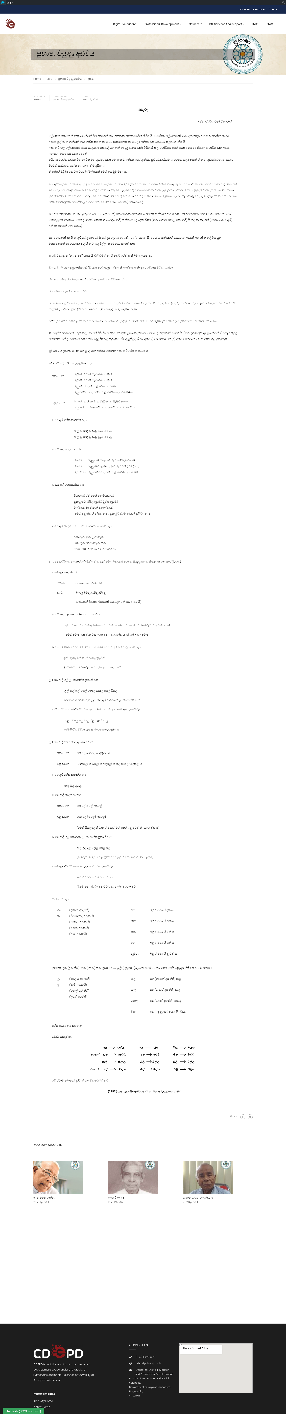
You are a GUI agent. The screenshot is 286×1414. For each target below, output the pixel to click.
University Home (43, 1401)
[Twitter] (250, 1116)
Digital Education (124, 24)
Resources (259, 9)
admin (37, 99)
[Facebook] (242, 1116)
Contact (274, 9)
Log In (10, 2)
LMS (254, 24)
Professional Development (161, 24)
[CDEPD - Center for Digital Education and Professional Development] (11, 26)
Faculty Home (41, 1407)
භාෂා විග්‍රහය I (116, 1198)
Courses (194, 24)
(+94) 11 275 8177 (145, 1357)
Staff (270, 24)
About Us (244, 9)
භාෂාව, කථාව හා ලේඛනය (198, 1198)
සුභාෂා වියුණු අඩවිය (63, 99)
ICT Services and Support (225, 24)
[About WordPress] (3, 2)
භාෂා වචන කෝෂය (44, 1198)
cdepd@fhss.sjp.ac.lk (148, 1363)
